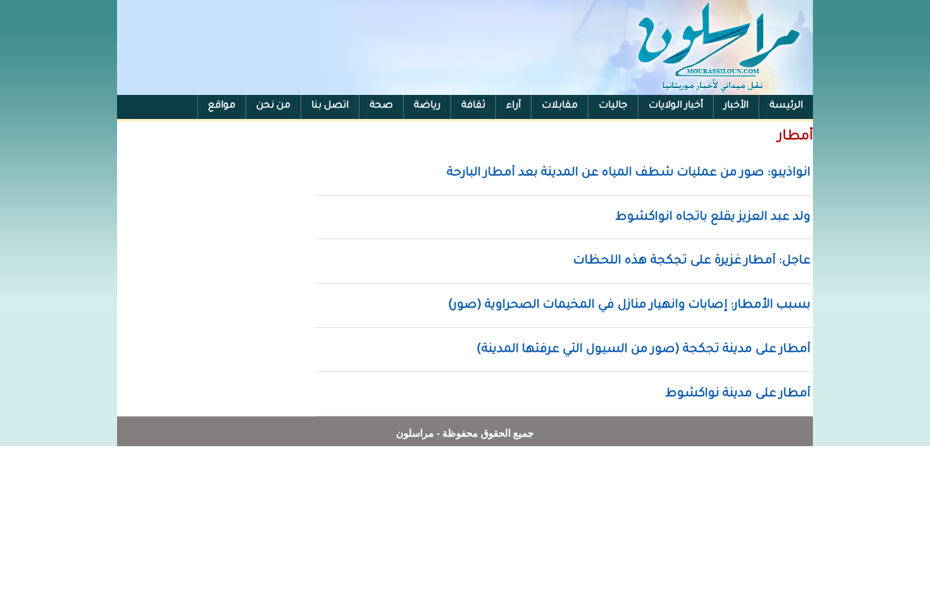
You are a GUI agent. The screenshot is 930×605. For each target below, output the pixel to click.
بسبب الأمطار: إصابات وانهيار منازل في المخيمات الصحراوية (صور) (629, 305)
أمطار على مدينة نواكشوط (738, 394)
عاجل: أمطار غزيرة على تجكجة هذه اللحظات (691, 261)
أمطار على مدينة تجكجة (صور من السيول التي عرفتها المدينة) (643, 349)
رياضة (427, 106)
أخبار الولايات (675, 106)
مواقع (221, 106)
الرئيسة (786, 106)
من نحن (273, 106)
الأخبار (736, 106)
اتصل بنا (330, 106)
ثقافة (473, 106)
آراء (513, 106)
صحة (381, 106)
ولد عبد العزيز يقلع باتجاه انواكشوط (713, 217)
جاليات (613, 106)
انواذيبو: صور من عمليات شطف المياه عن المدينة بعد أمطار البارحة (628, 173)
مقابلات (560, 106)
